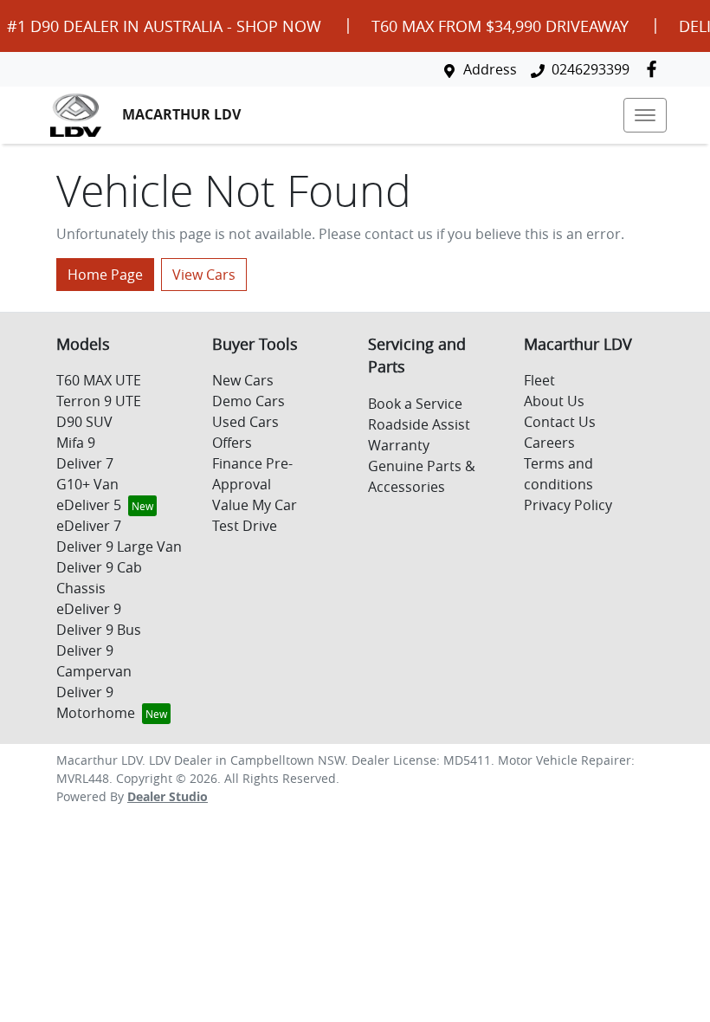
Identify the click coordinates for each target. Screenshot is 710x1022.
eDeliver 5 (88, 504)
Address (490, 69)
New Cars (243, 380)
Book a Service (415, 403)
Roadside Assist (419, 424)
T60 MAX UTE (98, 380)
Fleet (539, 380)
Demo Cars (248, 401)
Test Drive (244, 525)
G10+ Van (87, 484)
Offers (232, 442)
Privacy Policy (568, 504)
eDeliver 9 (88, 608)
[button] (645, 115)
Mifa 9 (75, 442)
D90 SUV (84, 421)
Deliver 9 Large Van (119, 546)
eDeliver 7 (88, 525)
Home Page (105, 274)
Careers (549, 442)
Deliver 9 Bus (98, 629)
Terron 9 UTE (98, 401)
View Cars (204, 274)
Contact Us (560, 421)
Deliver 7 (84, 463)
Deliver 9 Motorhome (95, 702)
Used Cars (245, 421)
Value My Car (254, 504)
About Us (554, 401)
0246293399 (590, 69)
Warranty (398, 445)
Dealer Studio (167, 796)
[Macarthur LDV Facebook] (655, 69)
